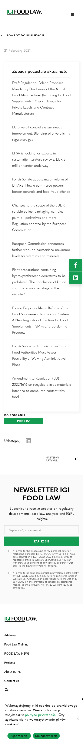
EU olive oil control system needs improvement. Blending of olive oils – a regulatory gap (41, 133)
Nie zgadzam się (46, 736)
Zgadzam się (19, 736)
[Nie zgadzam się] (78, 718)
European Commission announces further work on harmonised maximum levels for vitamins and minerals (41, 249)
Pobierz (23, 421)
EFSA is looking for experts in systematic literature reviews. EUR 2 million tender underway (38, 159)
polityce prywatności (40, 714)
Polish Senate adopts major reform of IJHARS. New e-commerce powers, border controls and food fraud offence (41, 185)
